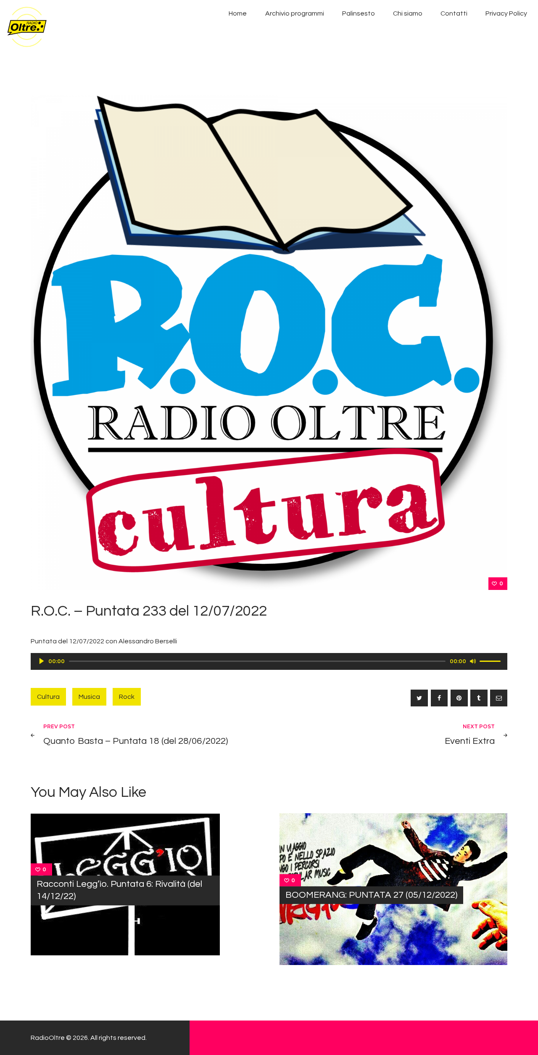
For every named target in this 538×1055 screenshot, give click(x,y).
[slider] (491, 660)
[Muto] (473, 661)
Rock (126, 696)
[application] (269, 661)
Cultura (48, 696)
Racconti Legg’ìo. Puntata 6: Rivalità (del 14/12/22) (119, 890)
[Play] (41, 661)
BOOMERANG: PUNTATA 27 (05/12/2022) (371, 895)
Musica (89, 696)
